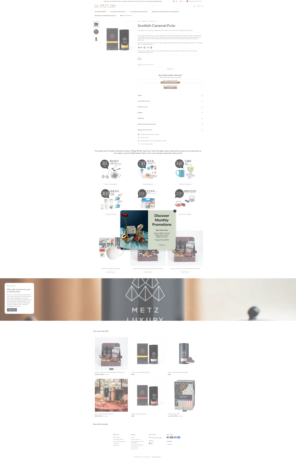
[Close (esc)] (174, 211)
